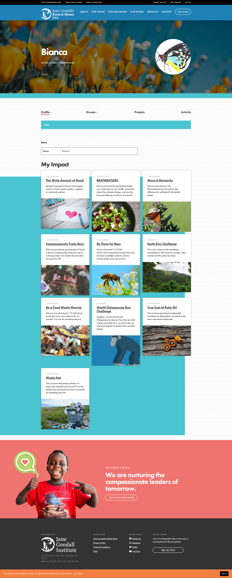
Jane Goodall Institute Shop (105, 538)
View (46, 125)
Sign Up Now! (168, 550)
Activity (186, 112)
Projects (153, 11)
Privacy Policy (99, 542)
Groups (166, 11)
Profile (45, 112)
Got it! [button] (224, 574)
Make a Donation (94, 2)
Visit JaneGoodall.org (51, 2)
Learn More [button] (78, 574)
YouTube (136, 551)
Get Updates (176, 2)
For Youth (98, 11)
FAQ (95, 551)
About (84, 11)
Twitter (135, 547)
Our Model (137, 11)
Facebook (136, 538)
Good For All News (73, 2)
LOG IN (188, 2)
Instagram (136, 542)
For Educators (117, 11)
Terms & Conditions (101, 547)
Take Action (183, 11)
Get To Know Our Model (121, 497)
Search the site (159, 2)
